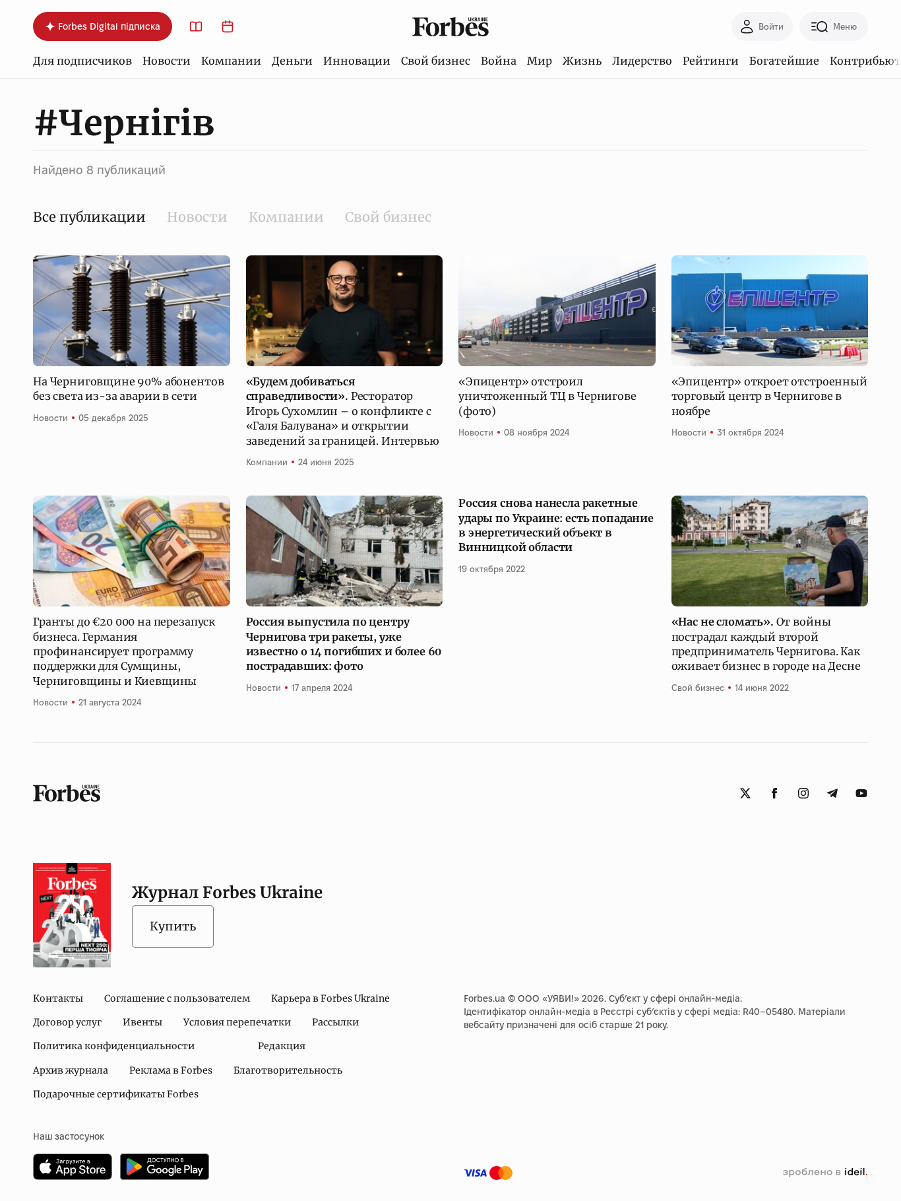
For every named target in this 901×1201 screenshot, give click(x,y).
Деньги (292, 60)
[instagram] (803, 793)
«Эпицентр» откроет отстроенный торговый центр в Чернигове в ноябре (769, 396)
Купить (173, 926)
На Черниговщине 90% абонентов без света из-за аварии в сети (128, 389)
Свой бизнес (435, 60)
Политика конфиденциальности (114, 1046)
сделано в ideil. (825, 1172)
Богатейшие (784, 60)
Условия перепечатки (237, 1022)
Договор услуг (67, 1022)
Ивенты (142, 1022)
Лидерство (642, 60)
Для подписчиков (82, 60)
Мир (539, 60)
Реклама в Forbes (170, 1070)
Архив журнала (70, 1070)
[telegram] (832, 793)
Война (498, 60)
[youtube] (861, 793)
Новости (166, 60)
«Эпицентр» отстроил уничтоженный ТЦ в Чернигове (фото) (547, 396)
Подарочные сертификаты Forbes (116, 1094)
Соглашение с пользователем (177, 998)
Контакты (58, 998)
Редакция (281, 1046)
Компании (231, 60)
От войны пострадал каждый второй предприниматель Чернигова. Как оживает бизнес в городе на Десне (766, 643)
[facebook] (774, 793)
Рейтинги (711, 60)
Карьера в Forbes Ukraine (330, 998)
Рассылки (335, 1022)
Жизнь (582, 60)
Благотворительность (287, 1070)
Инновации (356, 60)
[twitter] (745, 793)
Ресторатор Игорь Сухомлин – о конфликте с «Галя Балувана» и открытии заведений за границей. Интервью (342, 411)
